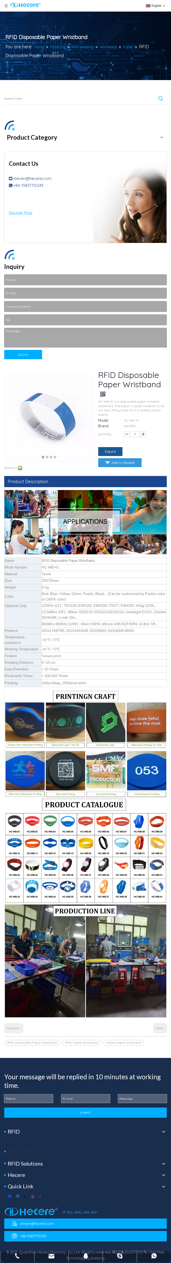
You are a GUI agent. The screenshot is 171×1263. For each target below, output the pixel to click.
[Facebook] (10, 1196)
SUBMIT (85, 1113)
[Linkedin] (18, 1196)
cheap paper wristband (123, 1043)
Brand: (103, 426)
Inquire (110, 451)
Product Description (28, 481)
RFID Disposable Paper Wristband (32, 1043)
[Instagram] (33, 1196)
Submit (23, 355)
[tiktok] (40, 1196)
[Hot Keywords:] (161, 99)
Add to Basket (123, 462)
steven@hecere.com (32, 178)
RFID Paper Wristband (81, 1043)
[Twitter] (25, 1196)
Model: (103, 420)
